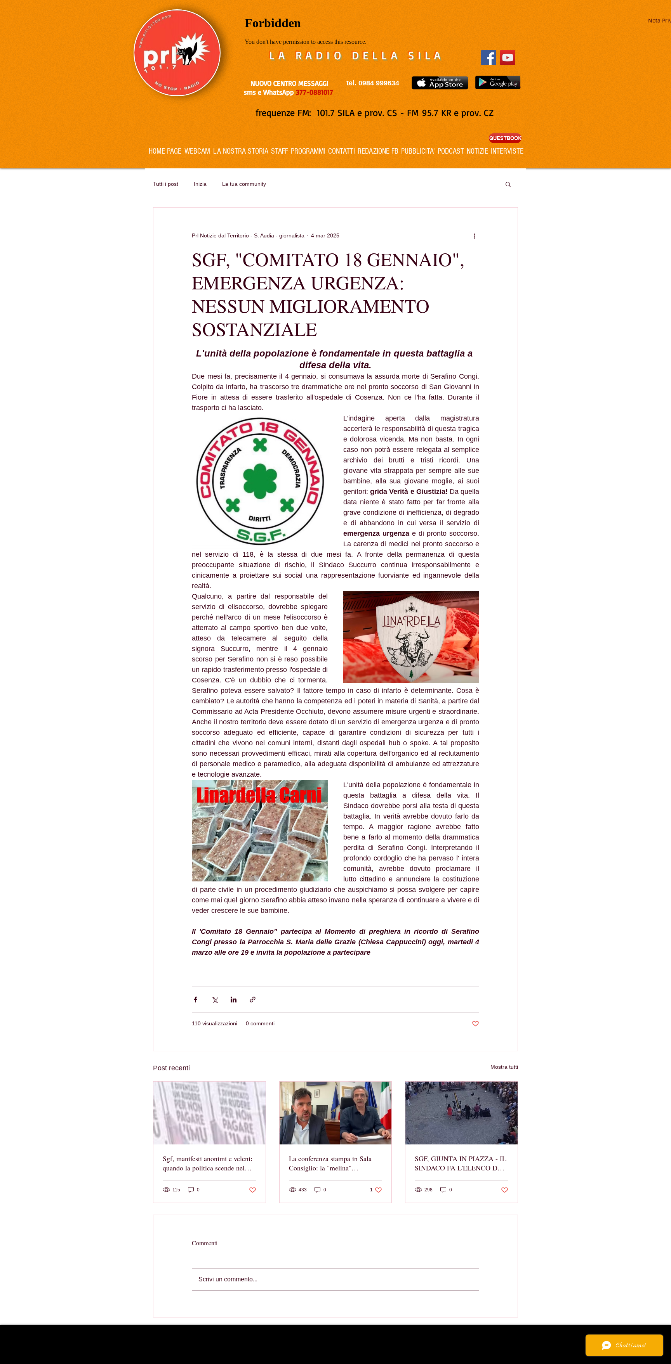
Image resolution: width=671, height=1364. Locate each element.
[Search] (517, 84)
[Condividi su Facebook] (195, 999)
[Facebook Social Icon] (488, 57)
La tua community (244, 184)
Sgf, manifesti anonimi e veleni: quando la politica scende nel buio (207, 1163)
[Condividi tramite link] (252, 999)
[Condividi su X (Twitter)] (214, 999)
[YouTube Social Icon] (507, 57)
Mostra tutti (504, 1067)
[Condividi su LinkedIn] (233, 999)
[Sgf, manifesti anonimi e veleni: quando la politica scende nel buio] (209, 1113)
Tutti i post (165, 184)
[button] (508, 184)
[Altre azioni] (474, 235)
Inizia (200, 184)
